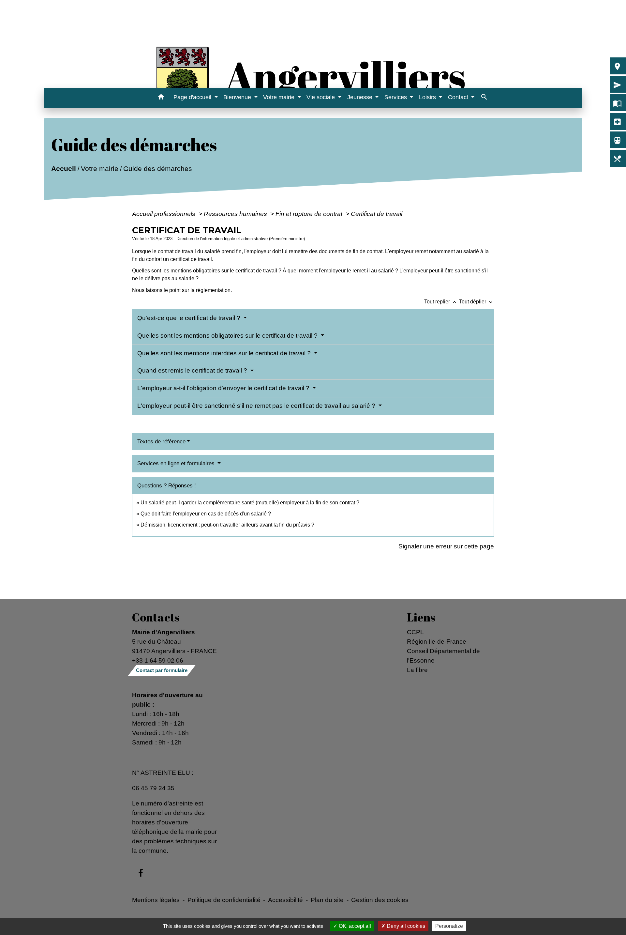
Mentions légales (156, 899)
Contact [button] (459, 97)
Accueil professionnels (164, 213)
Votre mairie (99, 168)
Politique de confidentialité (224, 899)
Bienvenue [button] (238, 97)
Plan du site (327, 899)
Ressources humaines (236, 213)
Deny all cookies (405, 926)
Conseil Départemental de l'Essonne (443, 655)
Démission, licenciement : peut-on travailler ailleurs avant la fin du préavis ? (227, 525)
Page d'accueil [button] (193, 97)
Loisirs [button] (428, 97)
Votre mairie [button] (279, 97)
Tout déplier (476, 301)
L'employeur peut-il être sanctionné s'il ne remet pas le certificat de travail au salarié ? (257, 405)
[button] (161, 98)
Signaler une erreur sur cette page (446, 546)
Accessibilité (285, 899)
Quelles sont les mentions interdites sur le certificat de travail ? (224, 353)
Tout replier (441, 301)
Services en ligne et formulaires (176, 463)
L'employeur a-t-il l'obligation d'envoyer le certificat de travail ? (224, 388)
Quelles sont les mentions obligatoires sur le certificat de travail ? (228, 335)
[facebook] (141, 873)
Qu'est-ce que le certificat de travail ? (189, 317)
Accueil (63, 168)
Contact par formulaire (161, 670)
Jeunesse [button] (360, 97)
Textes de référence (161, 441)
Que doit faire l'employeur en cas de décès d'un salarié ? (206, 513)
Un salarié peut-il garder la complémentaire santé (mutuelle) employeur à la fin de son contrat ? (250, 502)
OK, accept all (354, 926)
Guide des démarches (157, 168)
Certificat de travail (376, 213)
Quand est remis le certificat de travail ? (193, 370)
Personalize (449, 926)
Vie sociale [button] (321, 97)
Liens (421, 617)
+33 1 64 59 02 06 (157, 660)
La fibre (417, 669)
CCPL (415, 632)
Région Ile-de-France (436, 641)
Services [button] (396, 97)
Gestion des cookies (380, 899)
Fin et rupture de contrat (310, 213)
